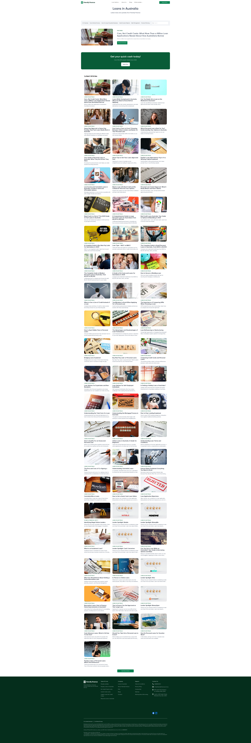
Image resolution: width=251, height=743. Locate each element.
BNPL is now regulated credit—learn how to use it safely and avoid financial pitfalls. (96, 249)
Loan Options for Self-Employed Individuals (122, 386)
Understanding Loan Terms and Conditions (151, 441)
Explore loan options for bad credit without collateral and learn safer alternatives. (125, 191)
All (83, 23)
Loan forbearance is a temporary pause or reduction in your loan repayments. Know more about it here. (125, 334)
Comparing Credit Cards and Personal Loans (153, 358)
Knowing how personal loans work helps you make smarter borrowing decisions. (96, 163)
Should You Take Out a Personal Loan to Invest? (125, 633)
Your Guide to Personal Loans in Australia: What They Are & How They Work (96, 159)
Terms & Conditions (140, 684)
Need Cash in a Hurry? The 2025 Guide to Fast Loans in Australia (96, 217)
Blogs (119, 691)
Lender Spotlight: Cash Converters (123, 548)
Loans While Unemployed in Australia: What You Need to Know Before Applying (124, 100)
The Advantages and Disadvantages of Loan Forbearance (125, 330)
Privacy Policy (138, 686)
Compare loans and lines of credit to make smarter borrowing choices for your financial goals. (96, 306)
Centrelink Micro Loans (91, 496)
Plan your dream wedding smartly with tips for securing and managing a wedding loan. (152, 276)
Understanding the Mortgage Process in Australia (125, 414)
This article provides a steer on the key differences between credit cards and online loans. (153, 362)
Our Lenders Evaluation (88, 721)
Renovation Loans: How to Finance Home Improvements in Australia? (95, 606)
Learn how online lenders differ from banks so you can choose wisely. (124, 134)
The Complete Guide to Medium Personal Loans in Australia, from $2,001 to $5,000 (95, 274)
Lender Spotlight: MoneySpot (150, 605)
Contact (120, 694)
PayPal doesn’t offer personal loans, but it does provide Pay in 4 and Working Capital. (152, 162)
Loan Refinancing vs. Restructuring (152, 330)
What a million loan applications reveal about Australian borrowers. (95, 105)
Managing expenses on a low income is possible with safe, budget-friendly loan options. (97, 192)
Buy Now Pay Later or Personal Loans (124, 358)
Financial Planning (145, 23)
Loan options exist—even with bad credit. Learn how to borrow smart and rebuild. (154, 220)
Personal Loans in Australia (107, 698)
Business (86, 23)
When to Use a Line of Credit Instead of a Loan (97, 303)
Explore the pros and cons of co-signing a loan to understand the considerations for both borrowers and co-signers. (96, 473)
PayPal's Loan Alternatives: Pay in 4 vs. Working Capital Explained (153, 158)
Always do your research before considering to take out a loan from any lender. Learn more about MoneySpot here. (153, 608)
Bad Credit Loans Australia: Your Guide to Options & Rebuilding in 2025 (153, 217)
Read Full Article (122, 42)
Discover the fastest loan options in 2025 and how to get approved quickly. (96, 220)
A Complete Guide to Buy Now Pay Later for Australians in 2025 (97, 246)
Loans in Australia (122, 684)
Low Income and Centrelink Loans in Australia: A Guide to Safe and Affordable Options (96, 188)
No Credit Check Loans (106, 689)
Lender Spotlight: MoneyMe (149, 522)
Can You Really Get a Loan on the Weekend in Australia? (151, 99)
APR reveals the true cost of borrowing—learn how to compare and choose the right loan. (153, 306)
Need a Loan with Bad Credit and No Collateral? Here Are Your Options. (124, 187)
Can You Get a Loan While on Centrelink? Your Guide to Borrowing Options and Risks (152, 550)
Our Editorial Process (99, 721)
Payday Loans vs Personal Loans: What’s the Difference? (95, 661)
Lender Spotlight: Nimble (120, 522)
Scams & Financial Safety (91, 520)
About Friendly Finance (123, 686)
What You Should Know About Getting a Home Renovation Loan (97, 578)
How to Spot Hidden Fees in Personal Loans (96, 330)
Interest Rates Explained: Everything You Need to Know (152, 469)
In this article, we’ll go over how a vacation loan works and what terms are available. (152, 637)
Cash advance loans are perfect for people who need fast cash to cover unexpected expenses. (96, 637)
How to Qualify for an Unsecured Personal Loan (95, 441)
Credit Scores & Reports (124, 23)
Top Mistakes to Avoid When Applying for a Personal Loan (124, 303)
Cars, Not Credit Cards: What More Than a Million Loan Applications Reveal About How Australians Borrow (97, 100)
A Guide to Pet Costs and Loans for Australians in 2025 (123, 273)
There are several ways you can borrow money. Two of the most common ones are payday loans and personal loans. (96, 665)
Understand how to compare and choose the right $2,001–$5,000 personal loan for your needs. (96, 279)
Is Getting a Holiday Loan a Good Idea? (153, 385)
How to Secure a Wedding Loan (151, 273)
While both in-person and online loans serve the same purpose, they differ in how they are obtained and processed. (125, 580)
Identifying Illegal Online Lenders (94, 522)
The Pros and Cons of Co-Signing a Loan (95, 469)
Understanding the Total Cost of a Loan (97, 413)
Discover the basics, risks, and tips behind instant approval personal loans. (153, 191)
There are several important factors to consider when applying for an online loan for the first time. (124, 445)
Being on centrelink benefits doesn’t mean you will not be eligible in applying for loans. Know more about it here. (153, 554)
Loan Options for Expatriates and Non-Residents (96, 386)
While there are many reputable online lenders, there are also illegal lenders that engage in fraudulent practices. (97, 525)
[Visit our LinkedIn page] (156, 713)
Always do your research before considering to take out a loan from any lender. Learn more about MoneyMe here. (153, 525)
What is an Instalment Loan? (93, 548)
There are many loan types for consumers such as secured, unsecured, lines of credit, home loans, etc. (125, 248)
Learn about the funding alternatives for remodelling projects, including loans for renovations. (97, 609)
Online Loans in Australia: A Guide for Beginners (124, 441)
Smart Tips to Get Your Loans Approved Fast (125, 158)
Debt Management (135, 23)
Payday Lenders (105, 684)
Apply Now (164, 2)
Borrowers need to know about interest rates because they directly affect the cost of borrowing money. (153, 473)
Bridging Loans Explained (92, 358)
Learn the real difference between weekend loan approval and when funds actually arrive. (153, 103)
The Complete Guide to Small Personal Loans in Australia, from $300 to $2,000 (154, 246)
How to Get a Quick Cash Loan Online (124, 496)
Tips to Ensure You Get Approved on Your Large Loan (124, 606)
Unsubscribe (138, 689)
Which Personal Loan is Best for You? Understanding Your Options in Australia (154, 129)
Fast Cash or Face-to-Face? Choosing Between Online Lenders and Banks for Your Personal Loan (125, 130)
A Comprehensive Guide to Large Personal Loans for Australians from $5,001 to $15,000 (124, 217)
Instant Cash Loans (105, 691)
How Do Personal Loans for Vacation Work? (152, 633)
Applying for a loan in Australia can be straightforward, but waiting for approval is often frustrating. (124, 162)
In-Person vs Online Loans (120, 578)
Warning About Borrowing (141, 694)
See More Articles (125, 670)
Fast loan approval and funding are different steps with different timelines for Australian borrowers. (96, 134)
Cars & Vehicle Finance (95, 23)
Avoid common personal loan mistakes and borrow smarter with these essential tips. (124, 306)
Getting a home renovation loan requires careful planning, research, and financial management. (96, 582)
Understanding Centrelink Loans (122, 468)
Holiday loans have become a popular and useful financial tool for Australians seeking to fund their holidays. (153, 388)
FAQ (119, 689)
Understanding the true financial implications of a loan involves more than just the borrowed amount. (96, 416)
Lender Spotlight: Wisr (148, 578)
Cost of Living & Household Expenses (110, 23)
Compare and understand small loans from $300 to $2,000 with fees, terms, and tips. (153, 249)
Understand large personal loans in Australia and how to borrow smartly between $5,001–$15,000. (124, 222)
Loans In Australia (89, 97)
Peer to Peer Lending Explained (151, 413)
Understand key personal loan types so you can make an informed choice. (152, 132)
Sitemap (137, 691)
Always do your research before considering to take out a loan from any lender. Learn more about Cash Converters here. (125, 551)
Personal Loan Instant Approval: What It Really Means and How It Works (153, 187)
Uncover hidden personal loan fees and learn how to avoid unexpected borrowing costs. (97, 334)
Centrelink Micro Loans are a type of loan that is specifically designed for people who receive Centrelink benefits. (96, 499)
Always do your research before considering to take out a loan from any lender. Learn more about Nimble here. (125, 525)
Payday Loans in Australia (107, 686)
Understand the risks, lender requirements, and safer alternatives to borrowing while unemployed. (125, 105)
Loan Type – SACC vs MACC (121, 245)
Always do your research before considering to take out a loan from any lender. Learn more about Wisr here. (153, 580)
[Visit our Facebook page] (153, 713)
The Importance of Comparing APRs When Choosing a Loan (152, 303)
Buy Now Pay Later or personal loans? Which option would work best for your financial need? (125, 360)
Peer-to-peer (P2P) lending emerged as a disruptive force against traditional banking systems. (153, 416)
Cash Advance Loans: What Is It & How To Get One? (96, 633)
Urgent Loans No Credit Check (107, 695)
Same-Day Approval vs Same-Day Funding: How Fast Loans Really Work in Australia (97, 130)
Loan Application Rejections (150, 496)
